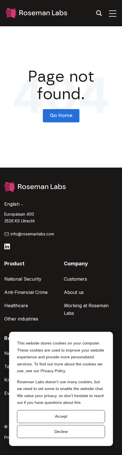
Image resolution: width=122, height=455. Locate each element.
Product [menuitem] (14, 263)
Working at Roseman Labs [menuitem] (86, 309)
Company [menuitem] (76, 263)
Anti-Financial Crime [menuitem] (26, 292)
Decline (61, 431)
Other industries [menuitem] (21, 319)
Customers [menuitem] (75, 279)
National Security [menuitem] (22, 279)
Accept (61, 416)
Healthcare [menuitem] (16, 305)
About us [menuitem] (74, 292)
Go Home (61, 115)
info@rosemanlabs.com (32, 233)
